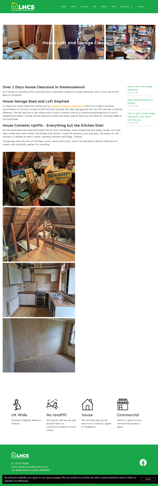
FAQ (94, 6)
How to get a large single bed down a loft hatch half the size (141, 116)
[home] (22, 6)
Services (84, 6)
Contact (140, 6)
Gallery (104, 6)
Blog (114, 6)
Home (63, 6)
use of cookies (53, 477)
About (73, 6)
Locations (124, 6)
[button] (126, 6)
